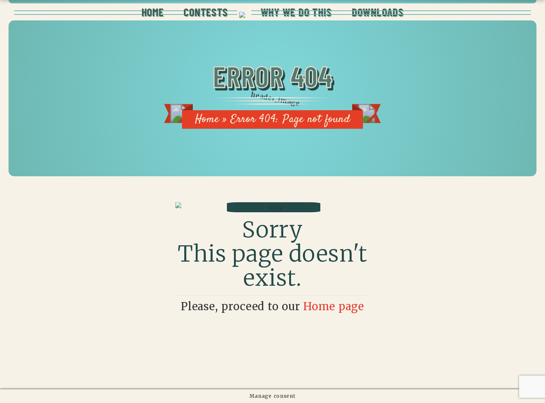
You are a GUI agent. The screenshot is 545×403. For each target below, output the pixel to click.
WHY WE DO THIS (296, 12)
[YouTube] (315, 360)
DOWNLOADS (377, 12)
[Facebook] (297, 360)
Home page (333, 306)
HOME (153, 12)
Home (207, 119)
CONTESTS (206, 12)
